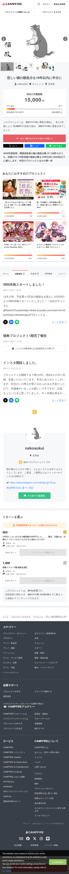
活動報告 (19, 273)
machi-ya (7, 796)
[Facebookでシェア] (11, 322)
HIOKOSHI (7, 786)
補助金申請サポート (12, 801)
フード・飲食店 (10, 643)
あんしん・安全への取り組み (47, 752)
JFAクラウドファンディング (15, 791)
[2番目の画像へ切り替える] (20, 66)
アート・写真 (9, 667)
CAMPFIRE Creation (12, 757)
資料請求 (7, 696)
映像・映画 (39, 652)
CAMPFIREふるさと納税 (14, 776)
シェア (36, 145)
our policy (6, 870)
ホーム (6, 273)
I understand (57, 862)
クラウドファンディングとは (15, 718)
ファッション (9, 652)
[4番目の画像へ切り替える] (48, 66)
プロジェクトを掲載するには (17, 11)
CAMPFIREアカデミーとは (15, 713)
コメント (62, 273)
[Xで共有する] (5, 322)
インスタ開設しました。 (21, 362)
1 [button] (34, 411)
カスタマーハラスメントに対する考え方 (49, 809)
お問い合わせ (40, 766)
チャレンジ (37, 83)
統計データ (39, 728)
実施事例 (38, 723)
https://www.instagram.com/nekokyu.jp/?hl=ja (33, 482)
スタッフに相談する (43, 691)
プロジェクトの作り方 (12, 723)
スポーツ (38, 647)
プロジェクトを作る (12, 691)
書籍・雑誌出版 (41, 657)
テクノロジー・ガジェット (14, 633)
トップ (5, 616)
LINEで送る (57, 145)
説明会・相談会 (41, 713)
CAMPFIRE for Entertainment (16, 766)
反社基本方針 (40, 803)
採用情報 (34, 845)
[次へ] (65, 38)
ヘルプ (37, 762)
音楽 (36, 638)
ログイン (47, 4)
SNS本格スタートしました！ (24, 284)
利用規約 (38, 778)
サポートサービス (42, 718)
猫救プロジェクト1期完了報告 (25, 335)
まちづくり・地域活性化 (45, 633)
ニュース (38, 757)
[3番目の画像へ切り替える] (34, 66)
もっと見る (58, 322)
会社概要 (18, 845)
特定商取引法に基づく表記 (19, 487)
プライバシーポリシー (44, 788)
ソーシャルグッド (11, 672)
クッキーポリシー (42, 815)
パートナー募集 (51, 845)
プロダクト (8, 638)
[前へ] (3, 38)
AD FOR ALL (8, 781)
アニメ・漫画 (9, 647)
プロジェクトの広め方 (12, 728)
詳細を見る (9, 552)
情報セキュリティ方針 (44, 798)
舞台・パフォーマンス (44, 667)
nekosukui (22, 83)
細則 (36, 783)
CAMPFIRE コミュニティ (14, 752)
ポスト (15, 145)
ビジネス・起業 (10, 662)
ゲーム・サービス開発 (12, 657)
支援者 (34, 273)
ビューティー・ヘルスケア (46, 662)
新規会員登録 (59, 4)
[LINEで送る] (17, 322)
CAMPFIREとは (41, 747)
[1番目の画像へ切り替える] (7, 66)
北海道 (51, 83)
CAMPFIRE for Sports (12, 771)
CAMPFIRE (8, 747)
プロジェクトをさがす (20, 616)
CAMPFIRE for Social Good (15, 762)
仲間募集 (48, 273)
